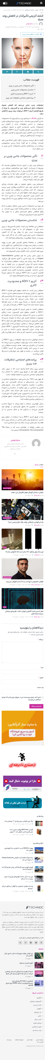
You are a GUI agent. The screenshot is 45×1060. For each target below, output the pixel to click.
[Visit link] (22, 728)
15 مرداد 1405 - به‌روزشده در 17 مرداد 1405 (22, 834)
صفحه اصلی (39, 1040)
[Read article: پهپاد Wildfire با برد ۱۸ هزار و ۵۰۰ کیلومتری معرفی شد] (39, 850)
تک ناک (41, 10)
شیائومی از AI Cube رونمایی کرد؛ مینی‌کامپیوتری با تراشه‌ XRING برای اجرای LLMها (19, 983)
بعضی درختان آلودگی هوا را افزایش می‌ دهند (27, 492)
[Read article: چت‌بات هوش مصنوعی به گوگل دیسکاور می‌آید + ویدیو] (39, 888)
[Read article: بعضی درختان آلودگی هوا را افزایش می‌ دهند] (22, 479)
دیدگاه (40, 639)
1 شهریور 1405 (28, 862)
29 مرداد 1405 (28, 881)
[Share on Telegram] (28, 72)
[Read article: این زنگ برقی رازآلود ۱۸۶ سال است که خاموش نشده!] (22, 539)
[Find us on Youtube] (36, 943)
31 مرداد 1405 (28, 853)
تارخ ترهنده (37, 555)
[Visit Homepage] (23, 3)
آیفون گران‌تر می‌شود (26, 963)
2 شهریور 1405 (28, 495)
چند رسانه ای (37, 1030)
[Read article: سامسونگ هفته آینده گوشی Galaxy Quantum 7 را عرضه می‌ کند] (39, 860)
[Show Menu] (41, 3)
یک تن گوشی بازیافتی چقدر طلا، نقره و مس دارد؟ (25, 522)
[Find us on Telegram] (31, 943)
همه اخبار (30, 1040)
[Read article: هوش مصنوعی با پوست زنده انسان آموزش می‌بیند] (22, 568)
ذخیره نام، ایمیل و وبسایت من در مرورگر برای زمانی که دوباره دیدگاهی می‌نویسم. (21, 698)
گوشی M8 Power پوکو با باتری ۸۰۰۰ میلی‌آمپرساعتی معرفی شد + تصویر (21, 831)
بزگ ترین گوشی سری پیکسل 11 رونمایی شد (18, 821)
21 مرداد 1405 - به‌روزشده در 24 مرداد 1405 (22, 824)
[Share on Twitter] (17, 72)
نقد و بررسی (37, 1005)
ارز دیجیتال (37, 1012)
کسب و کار (37, 1020)
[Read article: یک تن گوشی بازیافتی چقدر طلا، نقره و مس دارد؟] (22, 509)
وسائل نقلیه (37, 1023)
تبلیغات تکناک (19, 1040)
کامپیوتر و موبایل (35, 1001)
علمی (36, 10)
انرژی (4, 547)
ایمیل (40, 677)
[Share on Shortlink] (38, 72)
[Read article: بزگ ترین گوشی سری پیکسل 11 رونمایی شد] (39, 823)
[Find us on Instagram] (25, 943)
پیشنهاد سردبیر (7, 488)
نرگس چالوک (37, 495)
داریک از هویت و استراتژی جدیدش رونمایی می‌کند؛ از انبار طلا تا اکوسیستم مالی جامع (19, 973)
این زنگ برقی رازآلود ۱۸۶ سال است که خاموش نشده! (24, 552)
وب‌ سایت (40, 687)
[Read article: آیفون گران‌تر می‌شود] (39, 965)
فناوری (39, 998)
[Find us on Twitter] (41, 943)
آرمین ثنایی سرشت (35, 584)
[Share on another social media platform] (7, 72)
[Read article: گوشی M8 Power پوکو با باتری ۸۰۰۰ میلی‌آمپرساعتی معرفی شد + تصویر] (39, 832)
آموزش (39, 1009)
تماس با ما (40, 1042)
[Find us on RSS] (20, 943)
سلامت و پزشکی (29, 10)
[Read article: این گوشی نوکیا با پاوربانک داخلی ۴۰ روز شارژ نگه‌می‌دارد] (39, 956)
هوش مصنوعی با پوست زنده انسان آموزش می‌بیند (24, 582)
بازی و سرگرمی (36, 1027)
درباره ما (9, 1040)
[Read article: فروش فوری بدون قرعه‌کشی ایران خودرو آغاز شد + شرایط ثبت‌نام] (39, 869)
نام (41, 667)
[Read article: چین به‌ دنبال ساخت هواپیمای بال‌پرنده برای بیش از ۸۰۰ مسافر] (39, 879)
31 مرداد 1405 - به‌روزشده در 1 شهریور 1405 (22, 555)
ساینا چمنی (29, 24)
